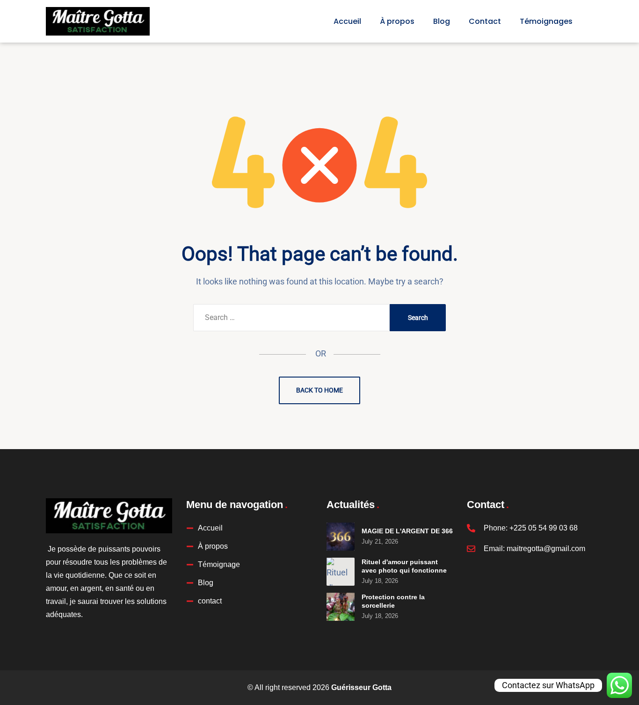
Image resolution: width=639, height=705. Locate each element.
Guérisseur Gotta (361, 687)
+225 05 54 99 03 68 (543, 528)
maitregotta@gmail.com (546, 548)
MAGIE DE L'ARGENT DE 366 (407, 531)
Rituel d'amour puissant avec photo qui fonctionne (404, 566)
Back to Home (319, 390)
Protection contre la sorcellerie (393, 601)
